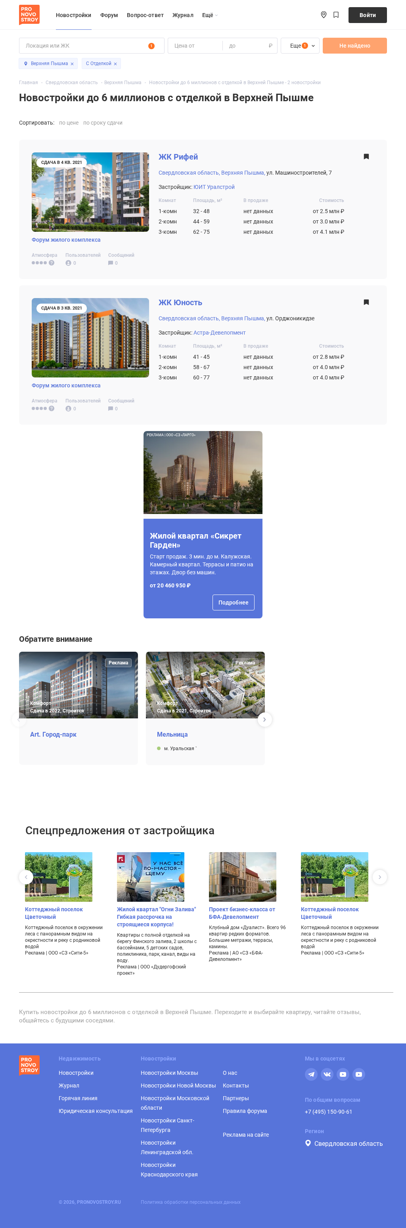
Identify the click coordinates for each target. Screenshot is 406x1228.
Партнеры (236, 1098)
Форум (109, 15)
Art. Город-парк (53, 734)
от (177, 45)
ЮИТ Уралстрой (214, 187)
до (232, 45)
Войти (368, 15)
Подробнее (233, 602)
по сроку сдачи (103, 122)
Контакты (236, 1085)
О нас (230, 1073)
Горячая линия (78, 1098)
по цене (69, 122)
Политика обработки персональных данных (191, 1202)
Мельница (172, 734)
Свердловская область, (189, 172)
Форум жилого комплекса (66, 240)
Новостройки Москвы (169, 1073)
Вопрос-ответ (145, 15)
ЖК (178, 157)
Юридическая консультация (96, 1111)
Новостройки (74, 15)
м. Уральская (179, 748)
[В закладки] (366, 159)
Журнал (182, 15)
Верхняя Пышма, (243, 172)
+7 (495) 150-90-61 (328, 1112)
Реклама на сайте (246, 1135)
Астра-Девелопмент (219, 332)
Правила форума (245, 1111)
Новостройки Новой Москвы (178, 1085)
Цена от (184, 45)
